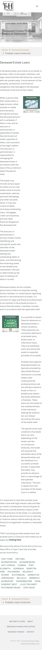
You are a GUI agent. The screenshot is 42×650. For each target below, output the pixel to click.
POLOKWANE (14, 571)
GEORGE (5, 574)
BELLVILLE (21, 578)
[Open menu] (37, 6)
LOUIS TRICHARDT (28, 584)
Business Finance (16, 632)
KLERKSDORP (7, 581)
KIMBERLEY (34, 578)
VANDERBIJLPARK (24, 581)
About (30, 621)
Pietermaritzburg (10, 587)
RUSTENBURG (18, 574)
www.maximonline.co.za (30, 643)
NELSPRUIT (28, 571)
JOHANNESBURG (27, 562)
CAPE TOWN (7, 559)
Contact (30, 632)
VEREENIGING (7, 578)
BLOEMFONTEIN (9, 562)
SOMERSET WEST (9, 584)
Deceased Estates (20, 49)
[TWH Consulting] (8, 6)
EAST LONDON (8, 565)
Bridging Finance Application (21, 626)
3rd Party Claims (17, 621)
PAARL (38, 581)
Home (5, 49)
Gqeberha (18, 568)
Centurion (29, 587)
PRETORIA (20, 559)
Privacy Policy (34, 641)
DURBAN (22, 565)
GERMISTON (33, 574)
